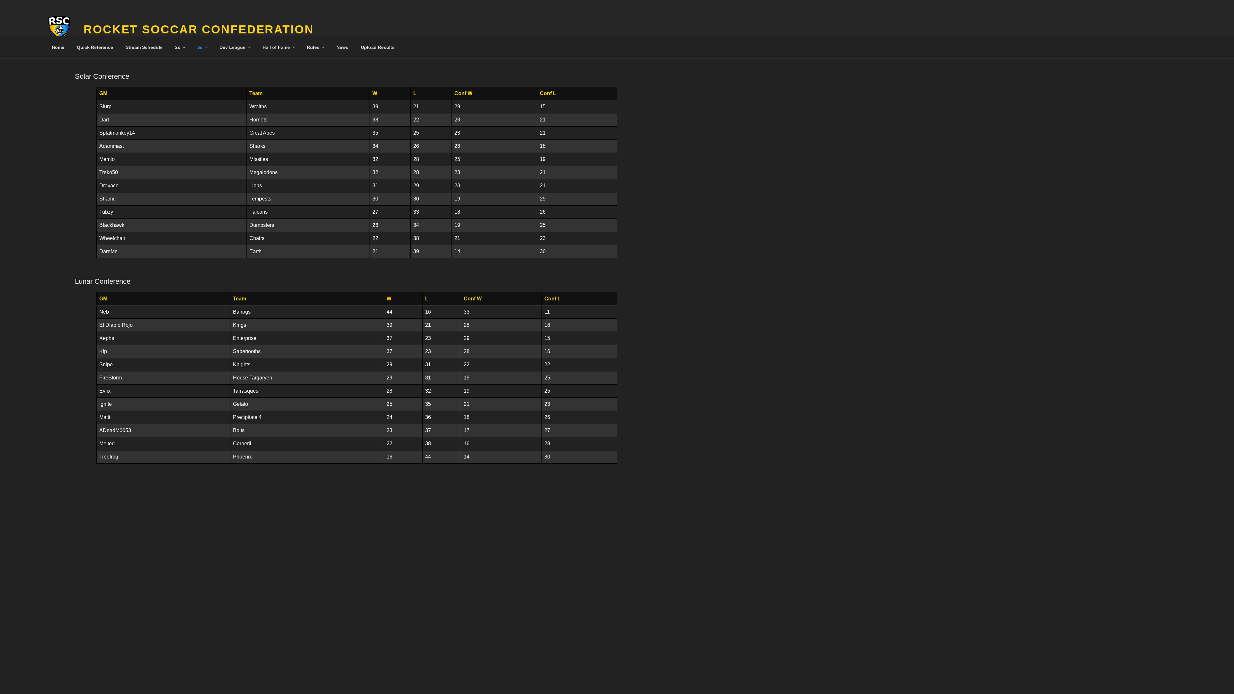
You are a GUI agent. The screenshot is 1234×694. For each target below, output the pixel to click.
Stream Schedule (144, 47)
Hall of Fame (276, 47)
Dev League (232, 47)
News (342, 47)
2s (177, 47)
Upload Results (378, 47)
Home (58, 47)
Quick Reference (95, 47)
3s (199, 47)
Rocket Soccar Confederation (199, 29)
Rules (313, 47)
